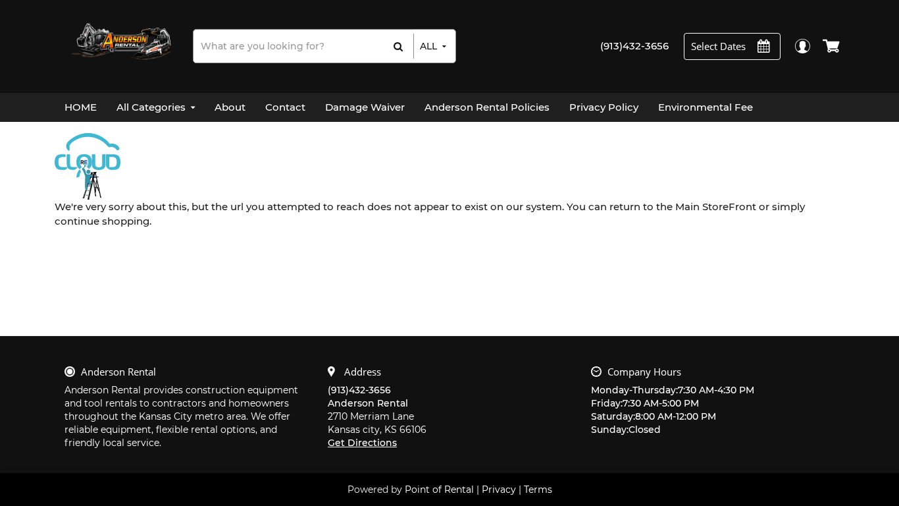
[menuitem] (81, 107)
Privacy (499, 489)
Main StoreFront (715, 206)
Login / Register (802, 46)
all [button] (428, 46)
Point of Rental (439, 489)
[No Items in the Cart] (832, 46)
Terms (538, 489)
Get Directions (362, 443)
